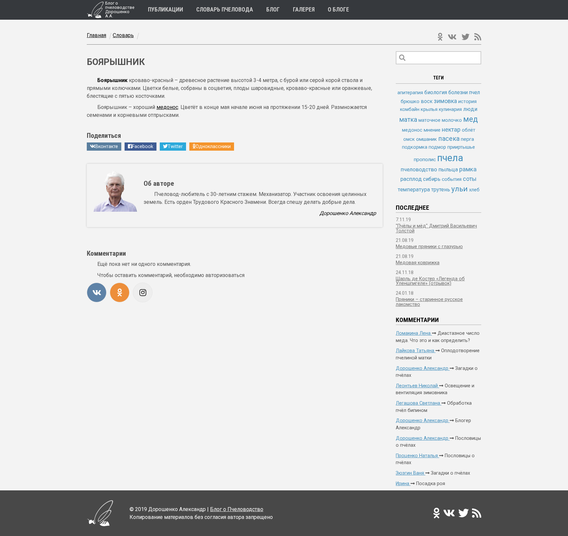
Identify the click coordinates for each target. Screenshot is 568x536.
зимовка (445, 100)
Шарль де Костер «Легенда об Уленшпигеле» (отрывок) (430, 281)
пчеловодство (419, 169)
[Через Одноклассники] (120, 292)
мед (470, 119)
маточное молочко (440, 120)
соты (470, 178)
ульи (459, 188)
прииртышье (461, 147)
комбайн (409, 109)
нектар (451, 129)
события (452, 179)
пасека (449, 138)
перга (467, 139)
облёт (468, 130)
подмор (437, 147)
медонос (167, 107)
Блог (273, 10)
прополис (425, 159)
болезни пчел (464, 92)
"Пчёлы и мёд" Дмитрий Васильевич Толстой (436, 228)
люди (470, 109)
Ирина (403, 483)
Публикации (165, 10)
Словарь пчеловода (224, 10)
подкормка (414, 147)
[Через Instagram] (143, 292)
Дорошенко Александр (423, 368)
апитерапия (410, 93)
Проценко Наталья (417, 456)
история (467, 101)
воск (427, 101)
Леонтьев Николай (417, 386)
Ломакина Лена (414, 333)
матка (408, 119)
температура (414, 189)
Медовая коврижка (417, 263)
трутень (440, 189)
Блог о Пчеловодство (236, 509)
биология (435, 92)
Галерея (304, 10)
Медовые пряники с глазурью (429, 246)
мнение (432, 130)
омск (409, 139)
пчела (450, 157)
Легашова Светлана (418, 403)
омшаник (426, 139)
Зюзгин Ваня (410, 473)
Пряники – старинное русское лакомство (429, 302)
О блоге (338, 10)
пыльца (448, 169)
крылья (429, 109)
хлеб (474, 190)
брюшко (410, 101)
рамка (468, 169)
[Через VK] (96, 292)
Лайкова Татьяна (416, 351)
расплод (411, 179)
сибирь (431, 179)
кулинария (450, 109)
